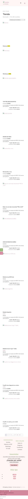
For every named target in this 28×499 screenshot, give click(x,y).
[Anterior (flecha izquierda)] (0, 498)
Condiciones (20, 447)
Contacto (20, 449)
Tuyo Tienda (23, 487)
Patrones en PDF (8, 444)
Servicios (8, 442)
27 (15, 435)
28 (17, 435)
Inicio (4, 11)
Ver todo (8, 448)
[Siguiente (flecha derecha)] (2, 498)
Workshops (8, 446)
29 (19, 435)
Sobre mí (20, 443)
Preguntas (19, 445)
